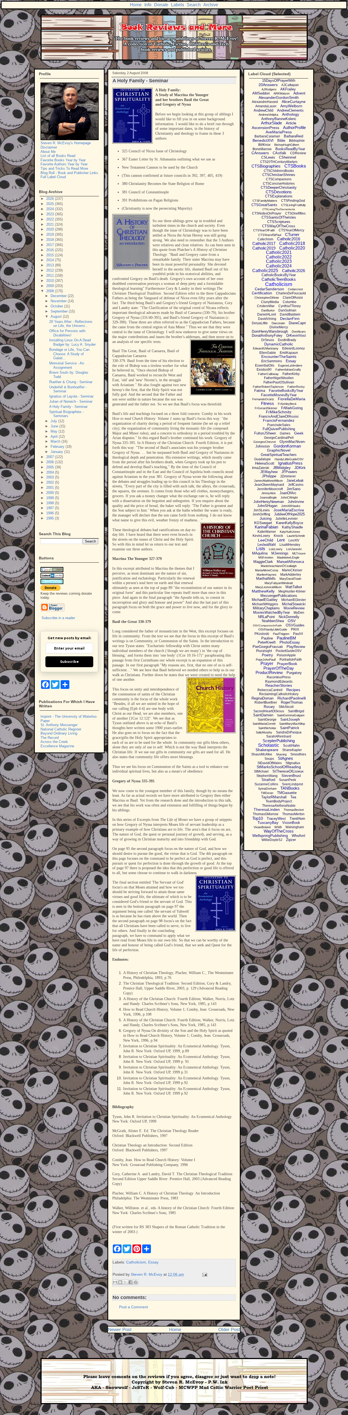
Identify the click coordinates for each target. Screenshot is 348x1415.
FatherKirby (291, 374)
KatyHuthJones (290, 531)
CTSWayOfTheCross (278, 226)
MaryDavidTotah (290, 578)
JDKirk (300, 467)
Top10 (257, 818)
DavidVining (267, 319)
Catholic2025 (265, 270)
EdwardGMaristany (265, 348)
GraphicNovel (278, 450)
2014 (50, 260)
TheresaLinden (267, 809)
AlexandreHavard (265, 102)
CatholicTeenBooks (279, 279)
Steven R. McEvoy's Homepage (66, 143)
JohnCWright (289, 497)
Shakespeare (267, 750)
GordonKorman (287, 446)
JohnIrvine (296, 502)
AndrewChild (263, 110)
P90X (295, 629)
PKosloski (261, 634)
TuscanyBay (267, 822)
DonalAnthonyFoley (267, 335)
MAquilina (260, 553)
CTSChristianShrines (278, 175)
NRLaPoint (266, 617)
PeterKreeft (267, 642)
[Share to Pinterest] (135, 1282)
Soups (269, 759)
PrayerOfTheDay (278, 668)
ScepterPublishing (279, 740)
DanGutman (287, 310)
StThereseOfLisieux (288, 771)
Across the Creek (54, 742)
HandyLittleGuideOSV (289, 459)
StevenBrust (291, 776)
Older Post (229, 1329)
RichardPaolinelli (291, 698)
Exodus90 (264, 369)
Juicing (266, 518)
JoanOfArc (287, 493)
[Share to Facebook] (130, 1282)
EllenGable (267, 353)
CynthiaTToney (289, 306)
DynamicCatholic (278, 344)
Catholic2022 (279, 257)
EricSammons (271, 361)
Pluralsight (264, 651)
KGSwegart (263, 523)
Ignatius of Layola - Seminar (71, 396)
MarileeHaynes (266, 574)
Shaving (281, 754)
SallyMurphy (264, 732)
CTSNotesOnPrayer (266, 213)
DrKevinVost (296, 335)
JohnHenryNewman (268, 502)
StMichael (261, 771)
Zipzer (291, 840)
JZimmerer (288, 476)
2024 (50, 209)
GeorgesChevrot (264, 441)
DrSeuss (267, 340)
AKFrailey (288, 89)
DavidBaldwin (290, 314)
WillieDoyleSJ (272, 840)
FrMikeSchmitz (278, 412)
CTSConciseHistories (279, 183)
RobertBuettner (265, 702)
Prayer (266, 663)
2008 (50, 291)
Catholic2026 (293, 270)
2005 (50, 467)
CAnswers (260, 153)
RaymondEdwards (279, 681)
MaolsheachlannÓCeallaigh (279, 566)
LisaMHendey (289, 545)
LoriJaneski (294, 549)
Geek (298, 433)
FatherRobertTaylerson (268, 386)
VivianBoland (262, 827)
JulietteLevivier (286, 519)
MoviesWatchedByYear (271, 612)
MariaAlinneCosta (266, 570)
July (54, 421)
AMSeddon (261, 93)
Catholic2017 (263, 243)
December (59, 296)
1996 (50, 513)
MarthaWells (266, 578)
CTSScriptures (278, 222)
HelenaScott (264, 463)
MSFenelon (265, 557)
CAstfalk (279, 153)
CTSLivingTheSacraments (278, 209)
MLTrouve (299, 553)
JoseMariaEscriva (289, 510)
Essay (153, 1262)
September (60, 311)
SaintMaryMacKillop (292, 723)
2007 (50, 457)
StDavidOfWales (269, 763)
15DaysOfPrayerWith (278, 80)
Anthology (290, 114)
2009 (50, 286)
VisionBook (291, 823)
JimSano (293, 489)
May (54, 431)
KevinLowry (261, 536)
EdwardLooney (293, 348)
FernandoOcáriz (263, 399)
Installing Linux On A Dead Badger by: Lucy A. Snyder (72, 342)
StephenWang (267, 776)
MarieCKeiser (292, 570)
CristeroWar (266, 306)
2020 (50, 229)
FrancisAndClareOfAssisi (279, 416)
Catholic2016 (288, 239)
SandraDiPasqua (289, 732)
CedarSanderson (269, 289)
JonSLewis (261, 510)
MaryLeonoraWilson (268, 587)
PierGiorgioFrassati (268, 647)
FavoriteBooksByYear (286, 391)
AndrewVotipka (268, 114)
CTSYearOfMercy (291, 230)
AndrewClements (290, 110)
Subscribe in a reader (58, 618)
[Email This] (115, 1282)
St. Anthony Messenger (59, 725)
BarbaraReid (293, 136)
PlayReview (296, 647)
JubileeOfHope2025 (289, 514)
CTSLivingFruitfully (293, 205)
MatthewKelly (263, 591)
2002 (50, 482)
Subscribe (69, 662)
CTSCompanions (278, 179)
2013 (50, 265)
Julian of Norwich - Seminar (70, 401)
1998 (50, 503)
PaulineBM (286, 638)
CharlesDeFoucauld (291, 293)
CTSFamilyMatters (265, 200)
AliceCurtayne (294, 101)
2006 (50, 462)
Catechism (265, 239)
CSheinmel (287, 157)
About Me (48, 152)
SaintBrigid (296, 711)
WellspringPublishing (270, 835)
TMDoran (267, 793)
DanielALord (266, 314)
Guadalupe (262, 459)
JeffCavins (295, 485)
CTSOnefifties (295, 213)
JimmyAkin (268, 493)
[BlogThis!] (120, 1282)
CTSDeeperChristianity (279, 187)
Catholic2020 (292, 248)
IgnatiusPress (290, 463)
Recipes (293, 690)
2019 (50, 234)
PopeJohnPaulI (266, 659)
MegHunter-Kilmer (292, 591)
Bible (281, 140)
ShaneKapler (292, 750)
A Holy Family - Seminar (68, 407)
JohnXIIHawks (290, 506)
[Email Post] (203, 1274)
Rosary (269, 707)
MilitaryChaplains (266, 608)
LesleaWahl (266, 545)
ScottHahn (291, 745)
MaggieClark (263, 562)
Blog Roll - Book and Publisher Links (69, 173)
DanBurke (268, 310)
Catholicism (136, 1262)
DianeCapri (297, 323)
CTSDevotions (279, 192)
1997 (50, 508)
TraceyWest (276, 819)
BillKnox (264, 145)
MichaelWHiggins (265, 604)
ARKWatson (282, 93)
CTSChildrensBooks (279, 171)
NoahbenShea (273, 621)
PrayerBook (287, 663)
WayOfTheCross (279, 831)
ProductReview (269, 672)
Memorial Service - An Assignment (66, 365)
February (58, 447)
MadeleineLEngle (288, 557)
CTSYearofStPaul (269, 235)
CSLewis (268, 157)
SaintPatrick (289, 728)
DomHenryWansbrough (270, 331)
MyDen (299, 612)
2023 (50, 214)
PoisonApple (286, 655)
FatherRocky (296, 386)
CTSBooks (295, 166)
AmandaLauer (265, 106)
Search (194, 4)
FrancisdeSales (278, 425)
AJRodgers (269, 89)
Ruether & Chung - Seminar (70, 382)
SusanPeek (287, 780)
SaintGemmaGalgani (290, 715)
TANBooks (290, 788)
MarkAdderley (290, 574)
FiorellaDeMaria (291, 399)
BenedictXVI (263, 140)
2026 (50, 199)
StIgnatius (292, 763)
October (57, 306)
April (55, 436)
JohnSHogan (267, 506)
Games (285, 433)
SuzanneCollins (266, 784)
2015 (50, 255)
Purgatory (294, 673)
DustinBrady (287, 340)
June (55, 426)
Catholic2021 (279, 252)
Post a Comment (133, 1307)
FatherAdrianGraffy (288, 369)
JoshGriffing (261, 514)
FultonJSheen (265, 433)
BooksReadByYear (290, 149)
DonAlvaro (299, 331)
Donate (161, 4)
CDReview (298, 153)
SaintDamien (263, 715)
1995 (50, 518)
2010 (50, 281)
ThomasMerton (293, 814)
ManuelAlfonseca (290, 562)
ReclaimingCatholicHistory (279, 694)
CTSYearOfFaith (264, 230)
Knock (278, 536)
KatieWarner (266, 532)
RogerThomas (292, 702)
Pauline (267, 638)
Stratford (268, 780)
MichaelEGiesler (293, 600)
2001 (50, 488)
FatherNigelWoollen (279, 378)
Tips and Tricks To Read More (64, 168)
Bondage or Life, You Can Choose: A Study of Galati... (69, 354)
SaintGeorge (267, 719)
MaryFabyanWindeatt (279, 583)
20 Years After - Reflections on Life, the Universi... (70, 324)
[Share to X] (125, 1282)
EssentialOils (264, 365)
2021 (50, 224)
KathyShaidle (292, 527)
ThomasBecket (294, 809)
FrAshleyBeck (287, 403)
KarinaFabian (266, 527)
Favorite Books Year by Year (63, 160)
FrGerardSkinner (266, 408)
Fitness (267, 403)
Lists (260, 548)
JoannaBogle (268, 497)
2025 (50, 204)
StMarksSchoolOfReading (279, 767)
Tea (293, 797)
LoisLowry (275, 549)
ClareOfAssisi (293, 298)
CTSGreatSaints (264, 205)
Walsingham (294, 827)
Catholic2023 (279, 261)
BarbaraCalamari (267, 136)
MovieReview (294, 608)
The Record (50, 738)
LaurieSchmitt (296, 535)
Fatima (259, 391)
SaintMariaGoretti (264, 723)
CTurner (292, 234)
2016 (50, 250)
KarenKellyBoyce (289, 523)
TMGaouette (287, 793)
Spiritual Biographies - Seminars (66, 414)
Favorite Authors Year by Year (64, 164)
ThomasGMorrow (265, 814)
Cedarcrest (295, 289)
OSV (292, 621)
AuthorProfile (294, 127)
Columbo (289, 302)
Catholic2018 (292, 243)
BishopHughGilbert (286, 144)
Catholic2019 (263, 248)
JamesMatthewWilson (268, 480)
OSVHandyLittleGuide (272, 629)
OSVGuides (295, 625)
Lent (281, 540)
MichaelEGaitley (265, 600)
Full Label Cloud (53, 177)
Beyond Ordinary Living (59, 733)
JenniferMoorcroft (270, 489)
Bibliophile (297, 141)
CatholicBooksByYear (279, 275)
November (59, 301)
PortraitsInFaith (290, 659)
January (57, 452)
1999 (50, 498)
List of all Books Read (58, 156)
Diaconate (278, 323)
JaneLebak (295, 480)
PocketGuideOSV (289, 651)
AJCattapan (290, 85)
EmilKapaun (289, 353)
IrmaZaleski (260, 468)
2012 (50, 270)
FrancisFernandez (278, 420)
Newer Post (120, 1329)
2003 (50, 477)
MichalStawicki (294, 604)
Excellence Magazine (57, 746)
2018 (50, 240)
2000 (50, 493)
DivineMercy (278, 327)
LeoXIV (293, 540)
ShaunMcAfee (261, 754)
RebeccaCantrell (269, 690)
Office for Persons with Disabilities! (67, 333)
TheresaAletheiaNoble (279, 806)
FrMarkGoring (292, 408)
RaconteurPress (279, 677)
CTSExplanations (279, 196)
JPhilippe (269, 476)
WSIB (278, 827)
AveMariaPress (279, 132)
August (57, 316)
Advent (299, 93)
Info (147, 4)
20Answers (268, 85)
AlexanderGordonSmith (279, 97)
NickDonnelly (289, 617)
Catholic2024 (279, 266)
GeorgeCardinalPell (279, 438)
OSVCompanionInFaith (267, 625)
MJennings (279, 553)
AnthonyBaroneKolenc (278, 119)
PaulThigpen (281, 633)
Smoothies (298, 754)
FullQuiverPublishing (279, 429)
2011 (50, 275)
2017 (50, 245)
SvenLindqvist (292, 784)
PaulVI (298, 634)
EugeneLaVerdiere (290, 365)
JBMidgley (282, 467)
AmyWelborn (291, 106)
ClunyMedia (270, 302)
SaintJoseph (290, 719)
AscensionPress (265, 127)
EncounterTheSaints (278, 356)
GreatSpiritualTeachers (279, 455)
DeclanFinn (290, 318)
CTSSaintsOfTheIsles (279, 217)
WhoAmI (298, 836)
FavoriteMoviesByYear (279, 395)
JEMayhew (269, 472)
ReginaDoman (262, 698)
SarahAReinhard (278, 736)
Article (291, 123)
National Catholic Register (61, 729)
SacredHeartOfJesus (268, 711)
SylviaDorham (267, 788)
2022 (50, 219)
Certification (262, 293)
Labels (177, 4)
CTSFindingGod (293, 201)
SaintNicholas (267, 728)
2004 (50, 472)
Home (136, 4)
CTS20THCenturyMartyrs (278, 162)
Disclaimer (49, 147)
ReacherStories (278, 685)
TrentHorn (297, 819)
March (56, 441)
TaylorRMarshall (274, 797)
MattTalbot (293, 587)
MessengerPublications (278, 596)
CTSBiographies (266, 166)
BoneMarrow (262, 149)
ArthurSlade (271, 123)
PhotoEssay (289, 642)
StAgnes (285, 758)
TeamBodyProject (279, 801)
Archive (210, 4)
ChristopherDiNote (266, 297)
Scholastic (268, 745)
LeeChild (265, 540)
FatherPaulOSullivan (278, 382)
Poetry (267, 655)
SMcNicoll (286, 707)
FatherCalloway (268, 374)
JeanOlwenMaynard (269, 485)
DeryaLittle (260, 323)
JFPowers (289, 472)
